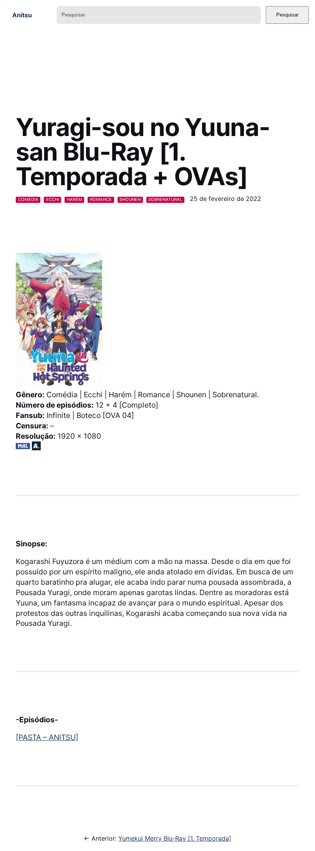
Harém (74, 199)
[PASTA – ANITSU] (47, 737)
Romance (101, 199)
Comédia (28, 199)
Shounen (130, 199)
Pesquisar (287, 15)
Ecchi (52, 199)
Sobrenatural (165, 199)
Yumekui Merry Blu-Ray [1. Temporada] (174, 838)
